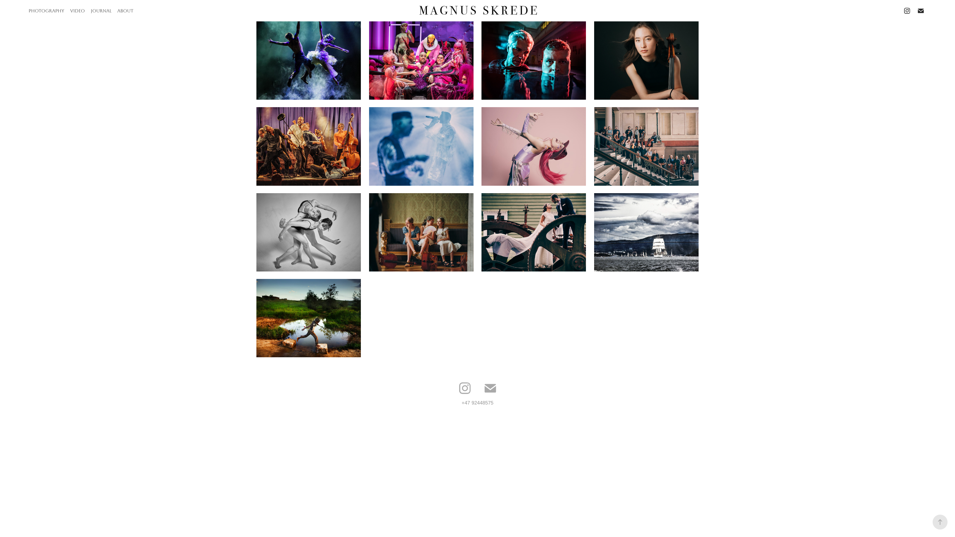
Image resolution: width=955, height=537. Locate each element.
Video (77, 11)
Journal (101, 11)
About (125, 11)
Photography (46, 11)
